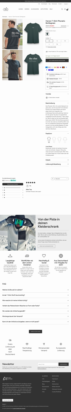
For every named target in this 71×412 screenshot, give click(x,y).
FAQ (43, 391)
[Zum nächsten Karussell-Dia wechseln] (67, 210)
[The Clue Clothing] (5, 9)
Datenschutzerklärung (42, 368)
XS (49, 41)
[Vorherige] (20, 1)
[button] (12, 187)
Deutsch (66, 3)
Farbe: (51, 31)
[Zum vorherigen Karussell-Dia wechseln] (64, 210)
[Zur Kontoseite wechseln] (65, 9)
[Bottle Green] (47, 34)
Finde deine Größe (52, 47)
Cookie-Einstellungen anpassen (19, 408)
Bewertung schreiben (12, 184)
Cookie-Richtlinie (56, 391)
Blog (43, 384)
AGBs (53, 381)
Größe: (48, 38)
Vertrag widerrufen (7, 400)
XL (57, 44)
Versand (53, 27)
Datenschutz (55, 384)
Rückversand (45, 386)
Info (43, 379)
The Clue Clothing (9, 406)
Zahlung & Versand (57, 389)
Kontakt (44, 389)
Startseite (4, 16)
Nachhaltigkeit (46, 381)
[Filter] (52, 178)
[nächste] (50, 1)
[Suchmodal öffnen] (62, 9)
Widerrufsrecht (56, 386)
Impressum (55, 379)
